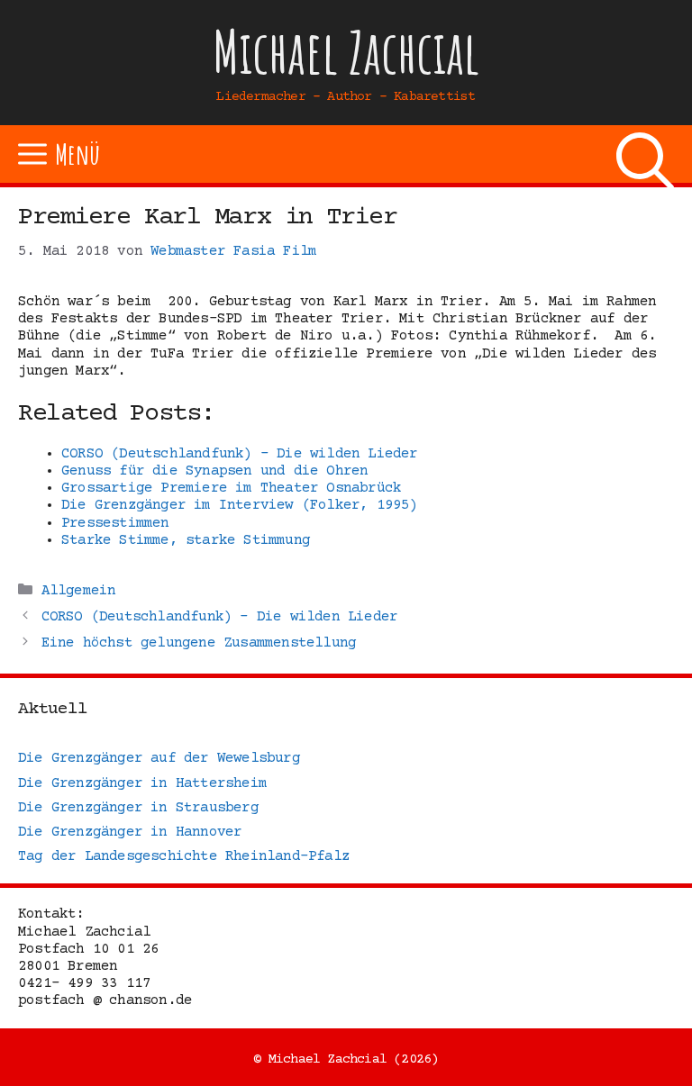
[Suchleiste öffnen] (645, 154)
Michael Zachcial (346, 51)
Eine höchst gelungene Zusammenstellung (199, 643)
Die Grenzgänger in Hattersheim (142, 783)
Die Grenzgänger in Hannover (129, 832)
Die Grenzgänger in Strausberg (138, 808)
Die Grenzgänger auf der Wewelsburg (159, 758)
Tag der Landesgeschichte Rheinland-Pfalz (184, 856)
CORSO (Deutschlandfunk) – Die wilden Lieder (219, 617)
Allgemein (78, 591)
